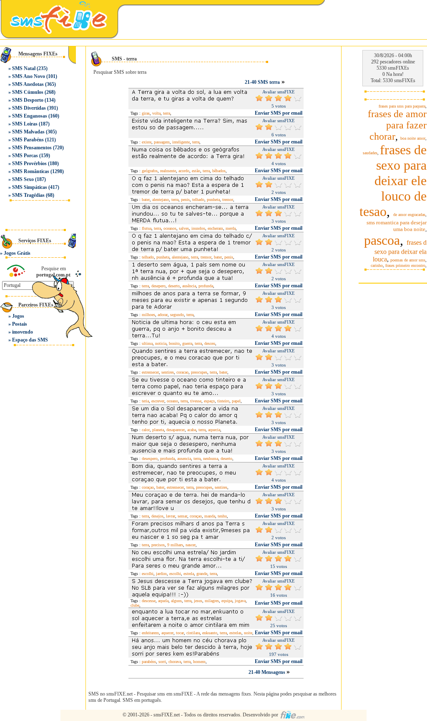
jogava (240, 600)
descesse (149, 600)
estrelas (235, 633)
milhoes (148, 314)
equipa (226, 600)
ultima (147, 343)
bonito (174, 343)
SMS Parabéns (28, 140)
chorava (174, 661)
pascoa (382, 240)
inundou (198, 228)
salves (184, 228)
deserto (174, 286)
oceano (172, 401)
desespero (150, 458)
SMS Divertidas (29, 108)
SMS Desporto (27, 100)
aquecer (167, 633)
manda (209, 516)
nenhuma (210, 458)
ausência (189, 286)
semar (182, 516)
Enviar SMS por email (278, 113)
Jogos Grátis (17, 253)
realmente (168, 170)
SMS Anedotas (28, 84)
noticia (160, 343)
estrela (188, 573)
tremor (227, 199)
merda (231, 228)
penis (185, 199)
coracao (182, 372)
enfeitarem (150, 633)
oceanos (169, 228)
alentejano (160, 199)
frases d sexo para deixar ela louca (400, 251)
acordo (183, 170)
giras (146, 113)
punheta (213, 199)
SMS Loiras (25, 124)
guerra (187, 343)
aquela (163, 600)
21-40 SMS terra (262, 82)
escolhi (147, 573)
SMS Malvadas (28, 132)
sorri (162, 661)
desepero (158, 286)
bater (146, 199)
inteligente (181, 142)
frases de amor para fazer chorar (397, 125)
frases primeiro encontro (405, 265)
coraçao (148, 487)
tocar (180, 633)
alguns (176, 600)
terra (166, 113)
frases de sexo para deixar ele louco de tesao (393, 180)
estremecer (150, 372)
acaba (191, 429)
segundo (177, 314)
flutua (146, 228)
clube (135, 605)
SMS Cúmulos (27, 92)
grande (201, 573)
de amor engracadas (409, 214)
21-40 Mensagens (267, 672)
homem (199, 661)
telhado (198, 199)
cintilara (193, 633)
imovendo (22, 332)
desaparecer (175, 429)
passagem (162, 142)
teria (145, 401)
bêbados (219, 170)
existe (146, 142)
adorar (163, 314)
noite (248, 633)
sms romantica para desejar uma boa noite (397, 225)
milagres (212, 600)
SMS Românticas (30, 171)
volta (156, 113)
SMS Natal (23, 68)
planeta (158, 429)
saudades (370, 153)
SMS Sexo (23, 179)
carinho (377, 265)
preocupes (199, 372)
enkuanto (209, 633)
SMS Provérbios (29, 163)
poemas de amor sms (407, 260)
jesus (198, 600)
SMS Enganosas (29, 116)
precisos (158, 545)
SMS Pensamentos (32, 148)
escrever (157, 401)
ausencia (184, 458)
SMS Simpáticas (29, 187)
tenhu (222, 516)
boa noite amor (412, 138)
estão (196, 170)
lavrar (170, 516)
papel (236, 401)
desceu (209, 343)
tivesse (195, 401)
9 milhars (175, 545)
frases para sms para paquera (402, 106)
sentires (167, 372)
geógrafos (150, 170)
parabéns (149, 661)
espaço (209, 401)
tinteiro (223, 401)
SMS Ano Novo (28, 76)
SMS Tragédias (28, 195)
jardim (161, 573)
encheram (215, 228)
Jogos (18, 316)
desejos (157, 516)
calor (146, 429)
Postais (19, 324)
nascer (191, 545)
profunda (205, 286)
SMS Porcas (25, 155)
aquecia (214, 429)
